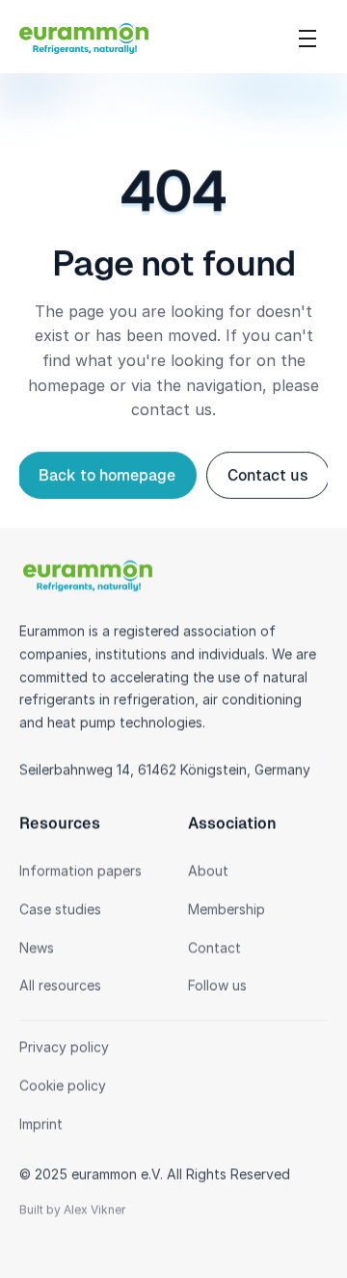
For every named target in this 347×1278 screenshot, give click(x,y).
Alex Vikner (94, 1210)
